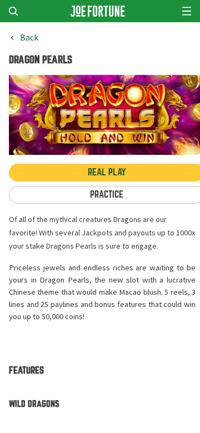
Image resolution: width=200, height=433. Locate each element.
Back (29, 37)
